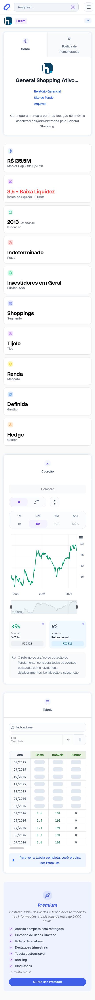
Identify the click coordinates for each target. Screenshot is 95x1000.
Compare (47, 489)
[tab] (26, 44)
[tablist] (47, 44)
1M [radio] (19, 516)
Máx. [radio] (75, 524)
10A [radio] (56, 524)
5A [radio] (38, 524)
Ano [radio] (75, 516)
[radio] (19, 502)
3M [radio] (38, 516)
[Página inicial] (7, 7)
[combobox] (46, 7)
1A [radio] (19, 524)
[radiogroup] (47, 520)
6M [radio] (57, 516)
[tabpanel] (47, 103)
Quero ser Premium (47, 982)
